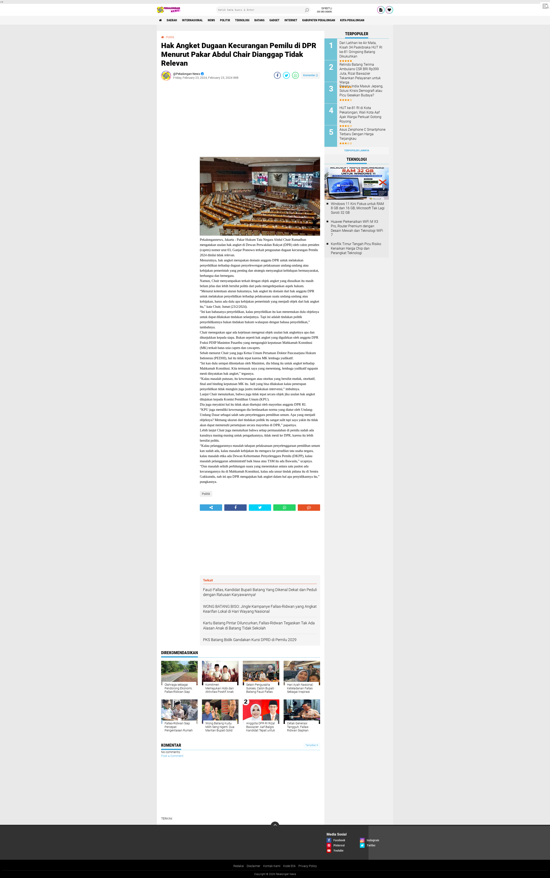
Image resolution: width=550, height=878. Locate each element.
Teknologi (242, 20)
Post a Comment (172, 756)
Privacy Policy (307, 866)
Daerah (172, 20)
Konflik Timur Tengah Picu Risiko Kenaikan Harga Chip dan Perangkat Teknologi (356, 248)
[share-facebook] (277, 75)
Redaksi (238, 866)
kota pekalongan (352, 20)
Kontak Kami (271, 866)
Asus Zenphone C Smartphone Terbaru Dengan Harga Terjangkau (362, 134)
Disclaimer (253, 866)
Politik (225, 20)
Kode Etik (289, 866)
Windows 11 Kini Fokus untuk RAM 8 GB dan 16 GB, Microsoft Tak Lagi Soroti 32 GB (358, 208)
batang (259, 20)
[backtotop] (275, 826)
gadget (274, 20)
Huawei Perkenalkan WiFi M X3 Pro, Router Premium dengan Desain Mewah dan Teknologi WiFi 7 (357, 228)
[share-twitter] (286, 75)
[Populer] (389, 9)
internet (290, 20)
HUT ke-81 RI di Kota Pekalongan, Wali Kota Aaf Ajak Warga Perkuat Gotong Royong (360, 114)
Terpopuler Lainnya (356, 150)
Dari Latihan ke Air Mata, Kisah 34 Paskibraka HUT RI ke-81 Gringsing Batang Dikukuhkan (360, 49)
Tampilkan (311, 745)
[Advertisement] (178, 148)
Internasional (192, 20)
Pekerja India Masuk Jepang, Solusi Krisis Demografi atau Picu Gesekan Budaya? (361, 90)
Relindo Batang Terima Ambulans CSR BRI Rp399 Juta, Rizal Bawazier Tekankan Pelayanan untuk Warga (360, 73)
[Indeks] (380, 9)
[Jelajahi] (545, 6)
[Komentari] (309, 507)
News (211, 20)
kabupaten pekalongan (318, 20)
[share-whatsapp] (295, 75)
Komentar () (310, 75)
